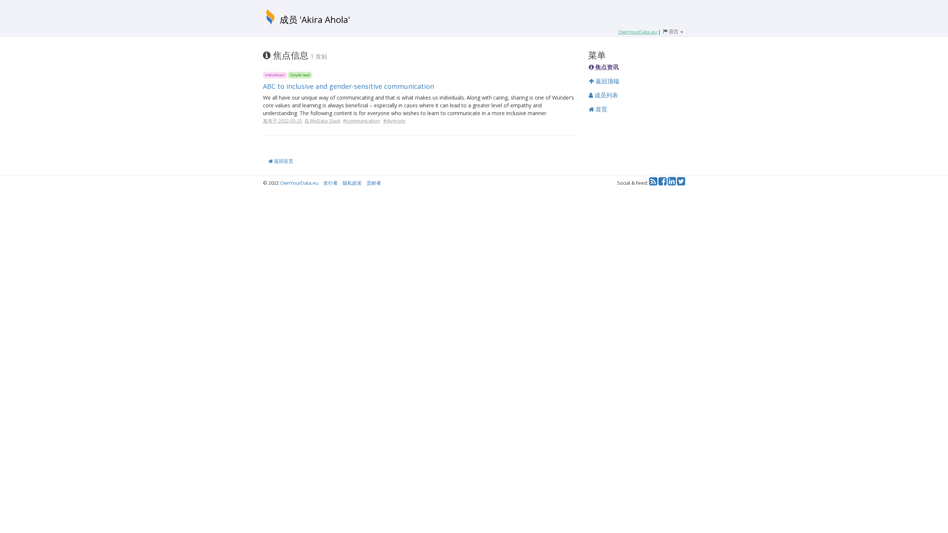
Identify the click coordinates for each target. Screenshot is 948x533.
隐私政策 (352, 183)
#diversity (394, 120)
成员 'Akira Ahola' (315, 19)
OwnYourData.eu (299, 183)
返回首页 (283, 161)
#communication (361, 120)
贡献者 (374, 183)
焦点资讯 (606, 67)
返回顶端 (606, 81)
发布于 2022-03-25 (282, 120)
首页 (600, 109)
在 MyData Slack (322, 120)
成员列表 (605, 95)
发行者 (330, 183)
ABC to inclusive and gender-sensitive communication (348, 86)
